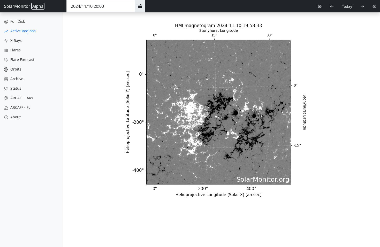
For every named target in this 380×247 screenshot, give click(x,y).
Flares (15, 50)
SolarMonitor (23, 6)
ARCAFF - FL (19, 107)
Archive (16, 78)
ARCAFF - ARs (21, 97)
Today (347, 6)
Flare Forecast (21, 59)
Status (15, 88)
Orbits (15, 69)
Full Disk (17, 21)
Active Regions (22, 30)
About (15, 116)
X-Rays (15, 40)
